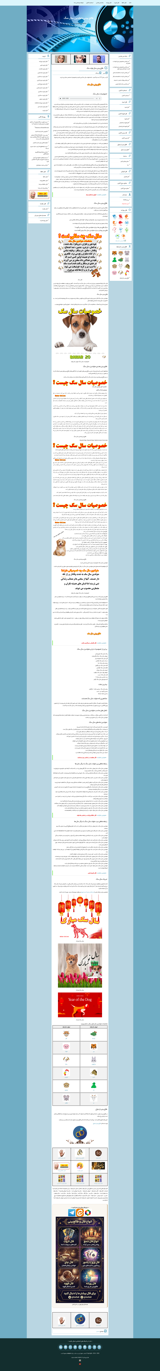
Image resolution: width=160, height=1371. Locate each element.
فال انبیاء (126, 107)
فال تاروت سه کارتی (43, 76)
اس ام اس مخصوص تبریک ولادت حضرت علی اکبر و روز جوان (121, 68)
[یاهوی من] (99, 1347)
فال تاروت (116, 2)
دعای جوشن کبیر (124, 161)
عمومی (97, 1331)
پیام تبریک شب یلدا (43, 188)
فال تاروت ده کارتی (43, 95)
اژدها (93, 1038)
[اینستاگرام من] (85, 1347)
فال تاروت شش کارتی (42, 87)
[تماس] (80, 1347)
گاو (66, 1038)
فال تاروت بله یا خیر (43, 106)
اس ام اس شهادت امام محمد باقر (121, 76)
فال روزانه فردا (44, 220)
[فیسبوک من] (89, 1347)
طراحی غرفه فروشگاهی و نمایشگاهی (42, 153)
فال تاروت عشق (44, 99)
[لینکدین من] (61, 1347)
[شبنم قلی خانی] (61, 59)
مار (93, 1090)
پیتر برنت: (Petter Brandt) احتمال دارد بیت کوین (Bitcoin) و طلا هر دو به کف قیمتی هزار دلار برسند (39, 137)
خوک (66, 1051)
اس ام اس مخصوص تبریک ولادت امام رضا (121, 62)
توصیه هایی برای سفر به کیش (40, 142)
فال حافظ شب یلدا (43, 184)
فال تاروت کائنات (43, 69)
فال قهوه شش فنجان (124, 126)
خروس (66, 1077)
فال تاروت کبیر (44, 65)
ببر (93, 1051)
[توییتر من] (75, 1347)
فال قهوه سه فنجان (124, 122)
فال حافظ (124, 2)
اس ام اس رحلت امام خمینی (122, 84)
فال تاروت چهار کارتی (42, 80)
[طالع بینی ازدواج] (80, 1133)
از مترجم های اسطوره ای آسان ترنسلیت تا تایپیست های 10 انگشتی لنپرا (40, 159)
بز (93, 1102)
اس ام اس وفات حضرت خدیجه (121, 80)
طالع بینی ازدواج (125, 149)
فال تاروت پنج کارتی (43, 84)
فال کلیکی (126, 176)
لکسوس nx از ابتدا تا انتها (41, 131)
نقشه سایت (74, 1357)
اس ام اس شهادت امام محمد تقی (121, 72)
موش (66, 1102)
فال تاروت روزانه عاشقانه (41, 102)
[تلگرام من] (94, 1347)
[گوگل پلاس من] (70, 1347)
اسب (93, 1077)
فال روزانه (108, 2)
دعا (128, 165)
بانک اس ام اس (99, 2)
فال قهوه (127, 118)
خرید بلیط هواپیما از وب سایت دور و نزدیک (39, 147)
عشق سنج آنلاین (125, 188)
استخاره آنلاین (89, 2)
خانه (130, 2)
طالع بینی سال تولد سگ (95, 68)
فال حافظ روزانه (44, 180)
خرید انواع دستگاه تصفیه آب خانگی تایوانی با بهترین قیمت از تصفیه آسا (39, 123)
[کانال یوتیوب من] (65, 1347)
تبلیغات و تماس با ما (78, 2)
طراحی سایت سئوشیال (42, 165)
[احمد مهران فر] (99, 59)
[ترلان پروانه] (80, 59)
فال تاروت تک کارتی (43, 72)
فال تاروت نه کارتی (43, 91)
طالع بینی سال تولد (124, 278)
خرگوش (94, 1064)
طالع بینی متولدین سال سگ (78, 18)
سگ (66, 1064)
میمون (66, 1090)
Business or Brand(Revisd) (42, 127)
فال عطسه (45, 208)
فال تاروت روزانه (43, 61)
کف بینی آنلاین (125, 138)
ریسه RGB (126, 199)
